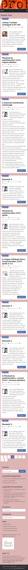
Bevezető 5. (7, 305)
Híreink (11, 27)
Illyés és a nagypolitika (9, 480)
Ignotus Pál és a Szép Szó (10, 482)
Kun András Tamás (8, 500)
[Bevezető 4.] (4, 350)
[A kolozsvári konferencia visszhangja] (4, 114)
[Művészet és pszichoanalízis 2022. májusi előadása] (4, 71)
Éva (6, 27)
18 (2, 460)
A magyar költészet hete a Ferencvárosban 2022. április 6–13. (13, 261)
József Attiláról (17, 27)
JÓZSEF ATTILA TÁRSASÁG (9, 566)
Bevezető (11, 181)
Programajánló (13, 219)
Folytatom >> (21, 49)
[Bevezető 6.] (4, 188)
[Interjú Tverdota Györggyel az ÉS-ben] (4, 34)
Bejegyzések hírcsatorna (10, 526)
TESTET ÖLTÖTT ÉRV (9, 497)
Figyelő (11, 107)
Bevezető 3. (7, 424)
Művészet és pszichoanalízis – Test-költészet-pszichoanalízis (11, 535)
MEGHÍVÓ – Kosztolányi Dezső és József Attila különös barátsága (14, 501)
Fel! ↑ (23, 568)
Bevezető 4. (7, 340)
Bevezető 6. (7, 179)
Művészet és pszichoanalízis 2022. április (11, 213)
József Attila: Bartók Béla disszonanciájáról (14, 478)
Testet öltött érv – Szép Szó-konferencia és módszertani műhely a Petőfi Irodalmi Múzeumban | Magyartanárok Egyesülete (15, 494)
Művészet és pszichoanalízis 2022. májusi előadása (11, 60)
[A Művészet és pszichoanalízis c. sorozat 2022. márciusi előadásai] (4, 391)
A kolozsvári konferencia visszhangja (13, 103)
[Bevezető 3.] (4, 433)
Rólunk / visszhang (6, 109)
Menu (2, 10)
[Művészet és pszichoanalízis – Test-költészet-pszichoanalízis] (8, 543)
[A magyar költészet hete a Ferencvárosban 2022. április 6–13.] (4, 273)
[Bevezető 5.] (4, 315)
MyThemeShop (18, 568)
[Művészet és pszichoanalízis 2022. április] (4, 226)
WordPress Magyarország (10, 530)
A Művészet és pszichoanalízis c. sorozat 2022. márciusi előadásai (13, 378)
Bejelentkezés (7, 524)
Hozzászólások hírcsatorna (10, 528)
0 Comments (15, 66)
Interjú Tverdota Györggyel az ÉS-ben (11, 23)
